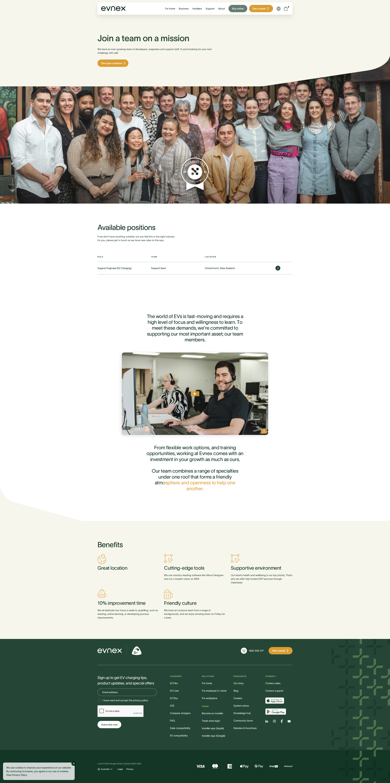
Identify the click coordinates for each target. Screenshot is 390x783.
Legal (120, 769)
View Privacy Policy (16, 775)
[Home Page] (110, 650)
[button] (170, 8)
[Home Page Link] (113, 8)
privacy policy (140, 700)
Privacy (129, 769)
